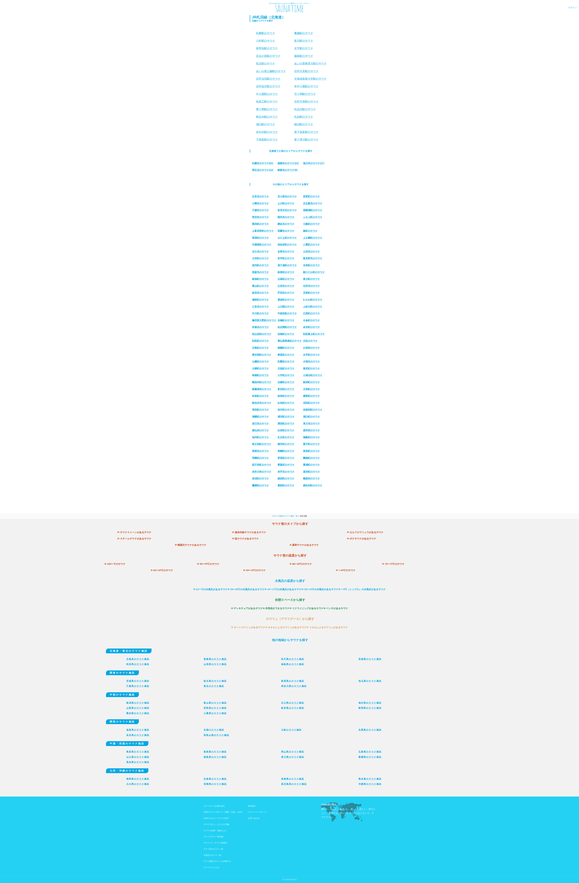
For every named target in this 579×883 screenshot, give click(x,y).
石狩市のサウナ (311, 286)
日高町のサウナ (286, 279)
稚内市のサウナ (286, 217)
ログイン (572, 8)
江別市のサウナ (286, 286)
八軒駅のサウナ (265, 40)
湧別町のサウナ (286, 423)
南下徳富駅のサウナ (306, 132)
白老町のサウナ (286, 430)
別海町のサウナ (286, 334)
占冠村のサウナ (311, 347)
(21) (288, 163)
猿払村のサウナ (260, 430)
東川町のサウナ (311, 279)
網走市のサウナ (286, 224)
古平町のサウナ (311, 354)
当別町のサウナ (311, 265)
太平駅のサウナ (303, 48)
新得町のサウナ (260, 279)
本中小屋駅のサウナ (306, 86)
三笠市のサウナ (260, 306)
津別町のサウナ (260, 409)
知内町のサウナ (260, 437)
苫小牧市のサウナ (287, 196)
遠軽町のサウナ (260, 299)
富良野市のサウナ (312, 258)
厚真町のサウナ (286, 354)
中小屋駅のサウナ (267, 94)
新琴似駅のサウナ (267, 48)
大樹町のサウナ (260, 368)
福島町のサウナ (311, 437)
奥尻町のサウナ (311, 368)
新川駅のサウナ (303, 40)
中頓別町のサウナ (287, 313)
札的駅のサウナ (303, 116)
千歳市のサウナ (260, 210)
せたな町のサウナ (287, 237)
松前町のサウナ (260, 396)
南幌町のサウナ (286, 347)
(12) (262, 170)
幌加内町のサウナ (261, 382)
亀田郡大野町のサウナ (264, 320)
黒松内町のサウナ (312, 485)
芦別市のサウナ (286, 292)
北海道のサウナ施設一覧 (288, 516)
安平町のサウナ (286, 258)
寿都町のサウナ (260, 375)
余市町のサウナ (311, 327)
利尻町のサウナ (260, 340)
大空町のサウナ (260, 258)
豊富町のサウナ (286, 464)
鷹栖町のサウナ (260, 485)
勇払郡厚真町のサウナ (290, 340)
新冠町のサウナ (311, 382)
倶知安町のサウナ (287, 244)
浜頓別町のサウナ (312, 409)
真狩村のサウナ (311, 430)
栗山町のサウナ (260, 286)
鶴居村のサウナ (311, 478)
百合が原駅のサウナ (268, 55)
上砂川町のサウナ (312, 306)
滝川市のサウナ (311, 423)
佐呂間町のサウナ (287, 327)
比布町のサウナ (286, 403)
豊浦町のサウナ (311, 464)
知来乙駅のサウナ (267, 101)
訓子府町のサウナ (261, 464)
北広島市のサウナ (312, 203)
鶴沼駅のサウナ (303, 124)
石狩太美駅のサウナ (306, 71)
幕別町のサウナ (260, 224)
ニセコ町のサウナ (312, 217)
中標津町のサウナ (261, 244)
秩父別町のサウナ (261, 444)
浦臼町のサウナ (311, 416)
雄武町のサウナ (286, 478)
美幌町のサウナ (286, 451)
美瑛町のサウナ (260, 237)
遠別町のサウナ (311, 471)
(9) (287, 170)
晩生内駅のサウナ (267, 116)
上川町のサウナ (286, 203)
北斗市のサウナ (260, 251)
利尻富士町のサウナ (314, 334)
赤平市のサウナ (286, 471)
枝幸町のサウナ (286, 396)
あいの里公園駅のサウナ (271, 71)
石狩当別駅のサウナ (268, 78)
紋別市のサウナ (260, 292)
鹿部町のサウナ (286, 485)
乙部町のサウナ (311, 313)
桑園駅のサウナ (303, 33)
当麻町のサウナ (286, 382)
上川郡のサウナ (286, 306)
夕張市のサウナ (311, 361)
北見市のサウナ (260, 196)
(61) (262, 163)
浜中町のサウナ (286, 409)
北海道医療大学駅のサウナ (310, 78)
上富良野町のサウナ (263, 231)
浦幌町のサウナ (260, 416)
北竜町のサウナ (260, 347)
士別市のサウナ (311, 251)
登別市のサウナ (260, 217)
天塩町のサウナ (286, 368)
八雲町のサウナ (311, 244)
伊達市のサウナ (260, 327)
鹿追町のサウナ (286, 299)
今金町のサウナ (311, 320)
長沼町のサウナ (260, 478)
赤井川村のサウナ (261, 471)
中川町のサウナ (260, 313)
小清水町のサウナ (312, 375)
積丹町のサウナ (286, 444)
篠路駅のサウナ (303, 55)
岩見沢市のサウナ (287, 210)
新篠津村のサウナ (261, 389)
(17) (313, 163)
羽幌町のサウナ (260, 458)
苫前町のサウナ (311, 292)
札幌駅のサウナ (265, 33)
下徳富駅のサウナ (267, 139)
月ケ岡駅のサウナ (305, 94)
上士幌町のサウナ (312, 237)
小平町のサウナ (286, 375)
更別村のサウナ (286, 389)
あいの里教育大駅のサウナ (310, 63)
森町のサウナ (310, 231)
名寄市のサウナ (286, 251)
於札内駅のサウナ (267, 132)
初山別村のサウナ (261, 334)
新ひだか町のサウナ (314, 272)
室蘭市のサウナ (286, 231)
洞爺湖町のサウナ (312, 210)
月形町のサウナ (311, 389)
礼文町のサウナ (286, 437)
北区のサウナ (310, 340)
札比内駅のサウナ (305, 109)
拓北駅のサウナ (265, 63)
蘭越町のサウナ (311, 458)
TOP (274, 516)
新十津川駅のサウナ (306, 139)
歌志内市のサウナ (261, 403)
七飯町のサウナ (311, 224)
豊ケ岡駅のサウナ (267, 109)
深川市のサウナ (260, 423)
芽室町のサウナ (286, 458)
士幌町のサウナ (260, 361)
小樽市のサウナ (260, 203)
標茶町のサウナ (311, 396)
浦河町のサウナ (286, 416)
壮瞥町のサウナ (286, 361)
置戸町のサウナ (311, 444)
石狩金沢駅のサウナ (268, 86)
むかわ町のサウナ (312, 299)
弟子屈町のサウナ (287, 265)
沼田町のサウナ (311, 403)
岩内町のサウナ (260, 265)
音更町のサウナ (311, 196)
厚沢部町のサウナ (261, 354)
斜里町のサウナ (286, 272)
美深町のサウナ (311, 451)
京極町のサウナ (286, 320)
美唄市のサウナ (260, 451)
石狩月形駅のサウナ (306, 101)
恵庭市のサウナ (260, 272)
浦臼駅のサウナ (265, 124)
